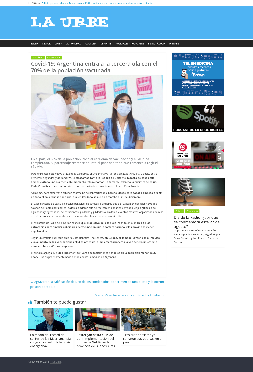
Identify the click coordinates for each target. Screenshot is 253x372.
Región (46, 43)
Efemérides (192, 211)
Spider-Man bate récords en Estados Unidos (129, 295)
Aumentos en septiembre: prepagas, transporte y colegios (73, 3)
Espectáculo (156, 43)
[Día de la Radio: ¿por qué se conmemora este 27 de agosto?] (198, 180)
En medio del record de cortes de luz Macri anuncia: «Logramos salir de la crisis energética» (50, 340)
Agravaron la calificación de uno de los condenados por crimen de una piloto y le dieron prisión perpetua (97, 284)
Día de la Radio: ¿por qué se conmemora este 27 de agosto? (197, 222)
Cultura (90, 43)
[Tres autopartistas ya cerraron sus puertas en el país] (143, 310)
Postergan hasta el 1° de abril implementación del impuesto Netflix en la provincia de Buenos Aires (96, 340)
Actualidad (73, 43)
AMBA (58, 43)
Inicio (34, 43)
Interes (174, 43)
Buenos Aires (53, 57)
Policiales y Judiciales (130, 43)
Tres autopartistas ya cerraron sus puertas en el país (142, 338)
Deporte (106, 43)
